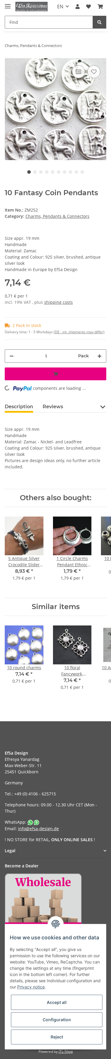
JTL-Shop (66, 1051)
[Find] (99, 22)
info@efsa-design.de (38, 828)
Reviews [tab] (53, 406)
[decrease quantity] (11, 356)
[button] (77, 6)
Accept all (57, 1002)
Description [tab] (19, 406)
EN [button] (60, 6)
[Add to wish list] (93, 71)
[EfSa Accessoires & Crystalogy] (31, 6)
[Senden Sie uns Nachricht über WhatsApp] (33, 822)
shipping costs (58, 302)
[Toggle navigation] (8, 3)
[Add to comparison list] (78, 71)
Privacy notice (31, 986)
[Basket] (100, 6)
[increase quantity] (99, 356)
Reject (57, 1036)
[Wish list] (88, 6)
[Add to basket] (55, 373)
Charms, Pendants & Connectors (57, 216)
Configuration (57, 1019)
